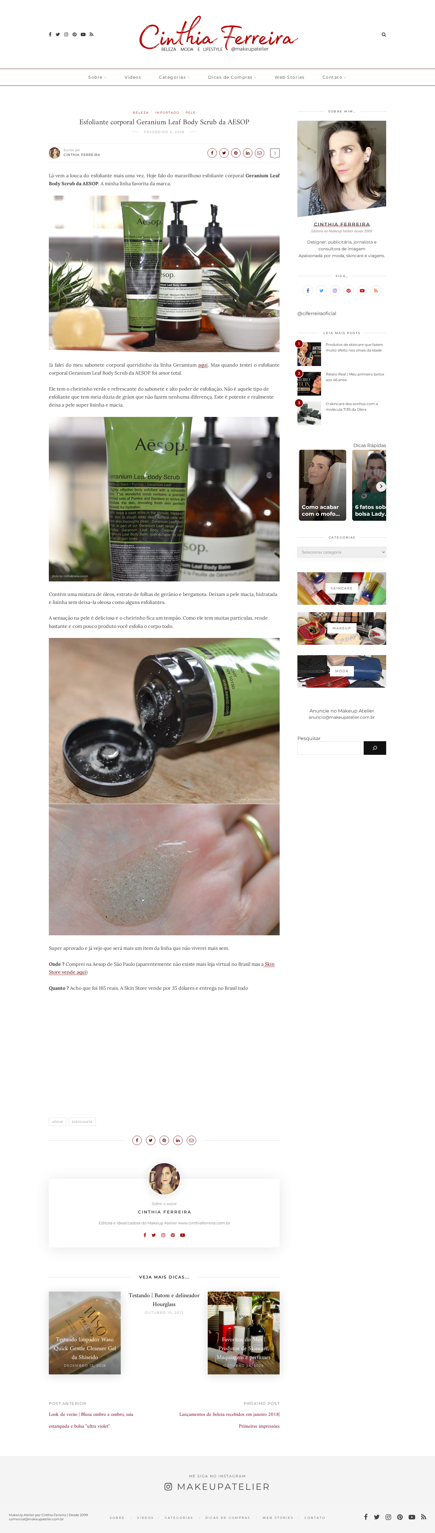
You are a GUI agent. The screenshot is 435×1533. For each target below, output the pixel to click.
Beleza (141, 113)
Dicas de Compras (230, 77)
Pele (191, 113)
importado (167, 113)
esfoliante (82, 1122)
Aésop (57, 1122)
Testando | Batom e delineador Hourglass (164, 1300)
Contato (333, 77)
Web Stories (290, 77)
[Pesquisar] (375, 748)
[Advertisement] (164, 1057)
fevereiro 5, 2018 (164, 132)
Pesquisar (308, 738)
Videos (133, 77)
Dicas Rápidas (369, 445)
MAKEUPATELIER (223, 1486)
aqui (203, 365)
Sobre (95, 77)
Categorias (172, 77)
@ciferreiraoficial (316, 313)
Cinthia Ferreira (82, 155)
